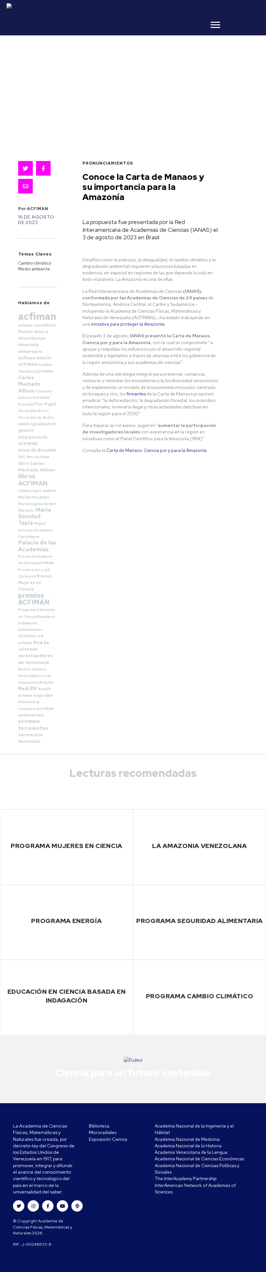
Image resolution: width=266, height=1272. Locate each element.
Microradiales (102, 1132)
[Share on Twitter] (25, 168)
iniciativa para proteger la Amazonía (127, 324)
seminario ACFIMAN (36, 708)
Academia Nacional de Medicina (187, 1139)
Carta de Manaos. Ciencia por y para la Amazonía (156, 450)
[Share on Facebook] (43, 168)
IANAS (24, 424)
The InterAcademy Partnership (186, 1178)
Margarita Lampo (33, 497)
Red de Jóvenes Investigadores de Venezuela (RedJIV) (36, 676)
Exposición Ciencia (108, 1139)
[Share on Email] (25, 186)
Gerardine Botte (33, 410)
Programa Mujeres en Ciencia (66, 846)
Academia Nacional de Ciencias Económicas (199, 1159)
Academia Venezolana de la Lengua (191, 1152)
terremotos (33, 728)
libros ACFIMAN (33, 479)
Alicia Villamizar (32, 338)
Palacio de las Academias (37, 546)
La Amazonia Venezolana (199, 846)
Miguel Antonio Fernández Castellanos (35, 530)
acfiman (37, 316)
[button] (18, 1206)
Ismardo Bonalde (37, 450)
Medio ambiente (34, 269)
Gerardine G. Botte (36, 417)
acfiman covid (30, 325)
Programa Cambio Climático (199, 996)
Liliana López (30, 490)
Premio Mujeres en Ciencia (35, 582)
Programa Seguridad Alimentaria (199, 921)
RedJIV (27, 688)
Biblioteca (99, 1126)
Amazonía (28, 344)
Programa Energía (66, 921)
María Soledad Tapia (34, 516)
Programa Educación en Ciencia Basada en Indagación (36, 616)
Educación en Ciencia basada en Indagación (66, 995)
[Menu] (215, 25)
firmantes (136, 394)
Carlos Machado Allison (29, 384)
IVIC (21, 457)
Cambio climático (34, 263)
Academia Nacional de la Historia (188, 1146)
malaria (48, 490)
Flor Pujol (45, 404)
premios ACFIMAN (34, 598)
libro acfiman (38, 457)
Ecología (25, 404)
